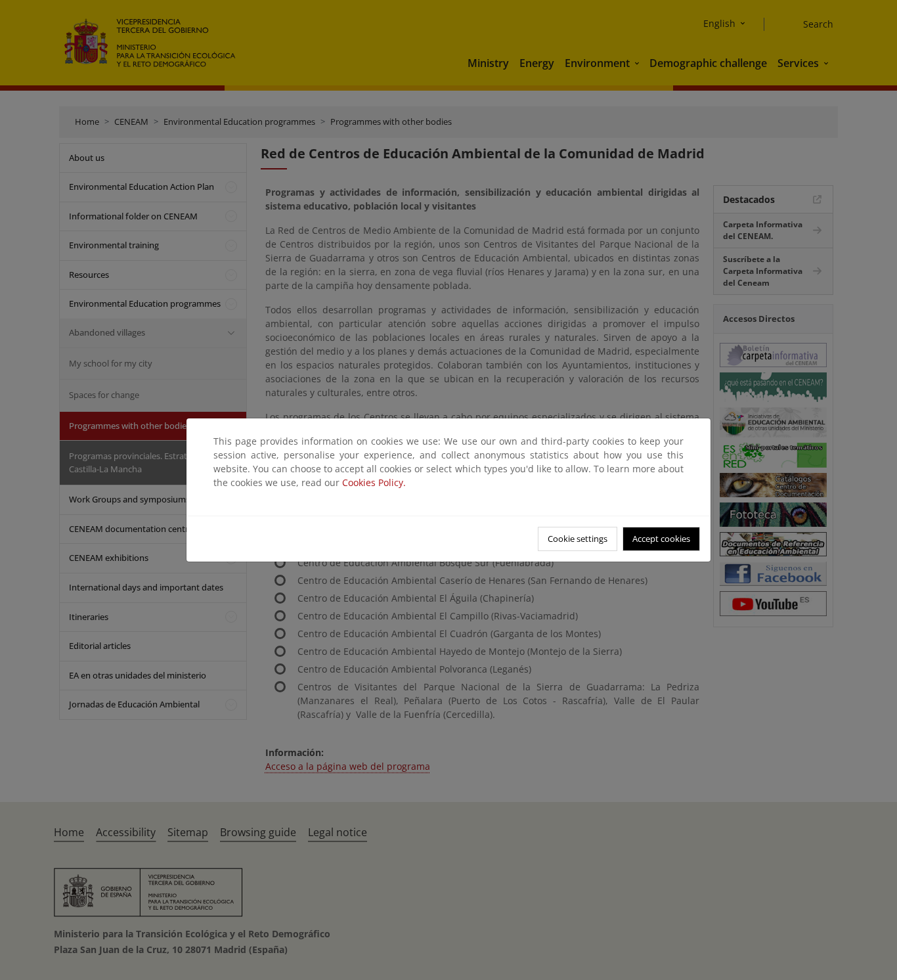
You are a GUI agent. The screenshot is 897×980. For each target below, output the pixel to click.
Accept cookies (661, 539)
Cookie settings (577, 539)
